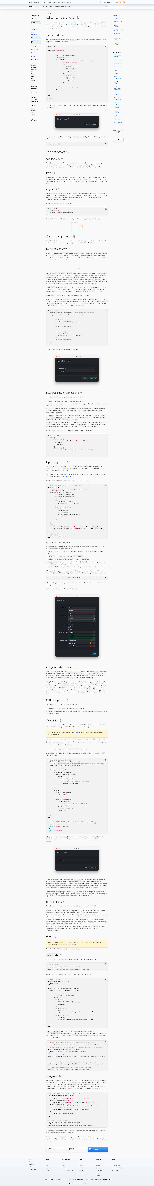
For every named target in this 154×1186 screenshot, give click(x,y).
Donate (118, 2)
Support (69, 2)
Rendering (33, 88)
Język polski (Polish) (117, 34)
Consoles (33, 110)
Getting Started (35, 15)
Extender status (33, 1169)
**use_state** (118, 119)
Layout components (117, 82)
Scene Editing (34, 26)
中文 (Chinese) (118, 21)
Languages (116, 15)
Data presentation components (117, 88)
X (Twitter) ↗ (98, 1175)
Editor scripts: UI (35, 41)
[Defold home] (30, 2)
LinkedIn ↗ (98, 1168)
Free (104, 2)
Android (33, 106)
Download (110, 2)
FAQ (62, 6)
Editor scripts (35, 37)
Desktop (33, 114)
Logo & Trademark (116, 1165)
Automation (34, 92)
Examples (45, 6)
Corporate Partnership (67, 1170)
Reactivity (116, 107)
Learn (49, 2)
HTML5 (33, 112)
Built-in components (117, 77)
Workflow (33, 95)
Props (115, 70)
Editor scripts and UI (117, 55)
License (114, 1163)
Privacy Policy (115, 1170)
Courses (57, 6)
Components (34, 69)
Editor (32, 20)
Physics (33, 74)
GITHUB (118, 139)
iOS (31, 108)
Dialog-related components (118, 98)
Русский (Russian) (116, 43)
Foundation (31, 1164)
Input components (117, 93)
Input (32, 78)
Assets (55, 2)
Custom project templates (35, 33)
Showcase (43, 2)
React (77, 732)
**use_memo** (118, 122)
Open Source (65, 1163)
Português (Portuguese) (117, 38)
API (100, 2)
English (116, 18)
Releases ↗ (48, 1170)
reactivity (68, 476)
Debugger (34, 46)
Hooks (116, 116)
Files (32, 82)
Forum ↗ (98, 1165)
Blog (47, 1165)
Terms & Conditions (117, 1168)
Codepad (68, 6)
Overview (33, 22)
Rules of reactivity (116, 111)
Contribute (64, 1168)
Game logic (34, 80)
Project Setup (34, 18)
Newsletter (48, 1168)
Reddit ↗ (98, 1173)
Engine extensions (33, 119)
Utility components (117, 103)
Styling (33, 56)
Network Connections (34, 85)
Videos (51, 6)
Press (47, 1173)
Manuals (31, 6)
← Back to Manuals (49, 13)
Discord (97, 1163)
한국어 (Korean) (118, 30)
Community (61, 2)
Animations (34, 67)
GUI (31, 72)
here (53, 26)
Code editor (34, 29)
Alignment (116, 73)
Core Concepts (34, 59)
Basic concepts (118, 63)
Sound (32, 76)
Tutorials (38, 6)
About (30, 1159)
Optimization (34, 99)
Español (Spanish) (116, 25)
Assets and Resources (33, 64)
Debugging (33, 97)
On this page (116, 52)
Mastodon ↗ (99, 1170)
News (47, 1163)
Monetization (34, 101)
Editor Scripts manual (77, 24)
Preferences (34, 49)
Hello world (117, 60)
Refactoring (34, 52)
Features (36, 2)
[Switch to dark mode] (124, 2)
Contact (31, 1161)
